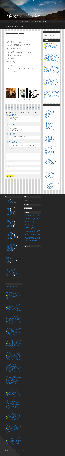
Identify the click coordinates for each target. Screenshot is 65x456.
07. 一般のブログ (47, 188)
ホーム (7, 21)
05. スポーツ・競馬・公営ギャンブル (50, 183)
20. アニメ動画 (47, 165)
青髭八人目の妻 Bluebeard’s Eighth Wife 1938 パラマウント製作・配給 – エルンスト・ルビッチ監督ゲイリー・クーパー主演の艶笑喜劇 (13, 430)
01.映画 (45, 107)
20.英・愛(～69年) (48, 142)
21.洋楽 (46, 167)
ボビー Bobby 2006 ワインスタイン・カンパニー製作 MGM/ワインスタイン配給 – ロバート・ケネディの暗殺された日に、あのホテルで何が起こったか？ (13, 381)
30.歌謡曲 (46, 171)
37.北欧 (46, 149)
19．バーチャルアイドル (49, 164)
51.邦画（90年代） (48, 124)
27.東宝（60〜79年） (48, 115)
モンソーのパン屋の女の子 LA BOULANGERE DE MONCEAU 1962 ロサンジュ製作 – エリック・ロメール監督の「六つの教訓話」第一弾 (51, 61)
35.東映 (46, 118)
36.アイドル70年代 (48, 177)
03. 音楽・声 (46, 166)
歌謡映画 (32, 234)
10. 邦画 (46, 109)
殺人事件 (35, 234)
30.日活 (46, 116)
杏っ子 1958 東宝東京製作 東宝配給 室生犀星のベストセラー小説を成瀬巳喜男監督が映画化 (13, 441)
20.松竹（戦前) (47, 110)
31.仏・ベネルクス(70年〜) (49, 146)
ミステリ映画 (31, 224)
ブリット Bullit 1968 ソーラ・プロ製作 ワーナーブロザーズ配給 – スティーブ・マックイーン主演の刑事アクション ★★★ (13, 444)
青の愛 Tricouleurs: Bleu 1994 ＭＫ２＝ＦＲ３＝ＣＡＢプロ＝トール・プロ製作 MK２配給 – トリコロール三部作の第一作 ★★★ (13, 408)
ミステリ (30, 223)
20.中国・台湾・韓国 (48, 152)
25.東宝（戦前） (48, 113)
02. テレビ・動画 (8, 33)
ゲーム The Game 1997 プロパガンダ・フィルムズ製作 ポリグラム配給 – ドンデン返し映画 (13, 356)
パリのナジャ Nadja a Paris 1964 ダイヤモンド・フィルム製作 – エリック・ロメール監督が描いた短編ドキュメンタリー (51, 79)
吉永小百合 (28, 228)
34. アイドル (47, 175)
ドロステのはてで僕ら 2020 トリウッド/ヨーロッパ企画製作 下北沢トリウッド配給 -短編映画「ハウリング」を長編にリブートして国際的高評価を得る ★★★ (51, 97)
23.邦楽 (46, 170)
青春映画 (30, 238)
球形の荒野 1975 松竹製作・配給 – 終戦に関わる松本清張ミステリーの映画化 (13, 411)
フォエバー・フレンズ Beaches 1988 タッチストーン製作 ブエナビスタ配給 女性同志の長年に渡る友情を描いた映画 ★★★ (13, 414)
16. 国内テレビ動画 (48, 157)
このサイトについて (13, 21)
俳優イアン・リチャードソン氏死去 (12, 107)
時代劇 (27, 234)
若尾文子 (35, 237)
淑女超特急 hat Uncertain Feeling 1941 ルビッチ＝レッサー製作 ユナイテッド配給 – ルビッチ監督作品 (13, 346)
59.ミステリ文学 (47, 187)
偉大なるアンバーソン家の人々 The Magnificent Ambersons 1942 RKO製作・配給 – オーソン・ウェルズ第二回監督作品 (13, 400)
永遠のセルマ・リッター (23, 15)
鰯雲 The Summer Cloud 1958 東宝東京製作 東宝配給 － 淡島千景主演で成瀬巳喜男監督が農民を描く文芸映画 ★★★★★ (13, 433)
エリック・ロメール (33, 217)
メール (7, 166)
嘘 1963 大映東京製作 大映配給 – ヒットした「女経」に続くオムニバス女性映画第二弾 (13, 359)
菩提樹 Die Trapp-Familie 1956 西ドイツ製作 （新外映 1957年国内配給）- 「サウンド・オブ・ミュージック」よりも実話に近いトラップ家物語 (13, 368)
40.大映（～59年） (48, 119)
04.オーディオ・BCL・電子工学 (49, 182)
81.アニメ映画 (47, 127)
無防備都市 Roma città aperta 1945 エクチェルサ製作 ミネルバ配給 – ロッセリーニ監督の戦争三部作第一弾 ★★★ (13, 426)
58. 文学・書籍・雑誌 (48, 186)
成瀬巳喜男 (31, 231)
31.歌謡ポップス (48, 172)
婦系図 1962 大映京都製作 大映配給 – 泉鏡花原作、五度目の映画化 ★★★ (13, 376)
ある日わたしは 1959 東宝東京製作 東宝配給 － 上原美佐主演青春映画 (13, 423)
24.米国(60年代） (48, 134)
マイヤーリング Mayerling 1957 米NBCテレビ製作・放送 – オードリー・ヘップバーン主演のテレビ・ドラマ (51, 68)
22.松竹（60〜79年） (48, 112)
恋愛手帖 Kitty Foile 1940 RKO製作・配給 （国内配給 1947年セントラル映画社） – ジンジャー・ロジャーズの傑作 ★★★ (13, 353)
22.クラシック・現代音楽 (49, 169)
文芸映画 (34, 233)
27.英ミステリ (21, 33)
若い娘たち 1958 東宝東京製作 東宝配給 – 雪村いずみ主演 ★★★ (13, 417)
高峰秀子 (27, 240)
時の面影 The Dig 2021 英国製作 (50, 43)
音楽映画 (37, 238)
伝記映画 (33, 227)
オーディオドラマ (25, 21)
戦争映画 (37, 231)
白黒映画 (32, 235)
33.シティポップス (48, 174)
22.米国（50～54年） (48, 131)
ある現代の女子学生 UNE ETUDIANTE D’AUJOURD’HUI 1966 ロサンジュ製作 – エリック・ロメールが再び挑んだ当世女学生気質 (51, 72)
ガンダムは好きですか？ (13, 114)
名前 (7, 161)
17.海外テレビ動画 (15, 33)
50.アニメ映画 (47, 140)
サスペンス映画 (33, 218)
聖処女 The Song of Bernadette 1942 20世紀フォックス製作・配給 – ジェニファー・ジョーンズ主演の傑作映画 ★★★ (13, 396)
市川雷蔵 (35, 230)
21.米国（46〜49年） (48, 130)
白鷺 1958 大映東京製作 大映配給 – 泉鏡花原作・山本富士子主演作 (51, 100)
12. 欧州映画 (47, 141)
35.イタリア (47, 147)
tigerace (7, 35)
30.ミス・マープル (48, 162)
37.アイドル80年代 (48, 178)
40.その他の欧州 (48, 150)
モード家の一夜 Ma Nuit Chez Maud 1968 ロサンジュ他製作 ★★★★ (51, 52)
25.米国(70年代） (48, 135)
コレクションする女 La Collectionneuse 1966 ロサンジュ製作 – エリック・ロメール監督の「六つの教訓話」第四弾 (51, 55)
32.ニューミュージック (49, 173)
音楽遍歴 (31, 21)
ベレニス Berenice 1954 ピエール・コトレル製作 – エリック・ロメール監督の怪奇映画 (13, 390)
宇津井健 (37, 228)
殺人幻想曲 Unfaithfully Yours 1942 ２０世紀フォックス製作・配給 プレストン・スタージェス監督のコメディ (13, 384)
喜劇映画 (33, 228)
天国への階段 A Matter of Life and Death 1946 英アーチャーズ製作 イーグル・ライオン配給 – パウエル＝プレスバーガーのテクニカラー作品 (13, 372)
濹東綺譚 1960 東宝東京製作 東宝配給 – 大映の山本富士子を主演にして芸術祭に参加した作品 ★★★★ (51, 76)
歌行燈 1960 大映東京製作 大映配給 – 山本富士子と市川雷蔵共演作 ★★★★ (13, 387)
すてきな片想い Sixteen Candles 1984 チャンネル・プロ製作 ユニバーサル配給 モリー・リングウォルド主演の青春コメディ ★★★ (13, 438)
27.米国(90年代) (47, 137)
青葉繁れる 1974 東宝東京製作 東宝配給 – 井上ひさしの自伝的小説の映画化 (13, 378)
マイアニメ (45, 21)
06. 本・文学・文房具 (47, 184)
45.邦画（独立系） (48, 122)
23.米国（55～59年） (48, 133)
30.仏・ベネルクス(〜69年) (49, 145)
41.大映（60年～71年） (49, 121)
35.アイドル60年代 (48, 176)
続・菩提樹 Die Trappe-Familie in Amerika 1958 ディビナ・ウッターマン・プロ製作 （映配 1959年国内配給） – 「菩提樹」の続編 (13, 363)
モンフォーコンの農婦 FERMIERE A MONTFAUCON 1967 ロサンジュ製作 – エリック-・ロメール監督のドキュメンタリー (51, 65)
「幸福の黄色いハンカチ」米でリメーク (32, 107)
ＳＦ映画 (33, 240)
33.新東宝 (46, 117)
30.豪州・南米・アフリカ (49, 153)
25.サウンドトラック (48, 179)
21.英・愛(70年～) (48, 143)
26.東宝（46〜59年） (48, 114)
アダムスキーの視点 (12, 133)
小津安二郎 (27, 230)
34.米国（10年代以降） (49, 139)
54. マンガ (46, 185)
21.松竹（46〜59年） (48, 111)
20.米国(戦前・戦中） (48, 129)
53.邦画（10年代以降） (49, 126)
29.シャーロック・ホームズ (49, 161)
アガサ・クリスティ (29, 215)
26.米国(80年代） (48, 136)
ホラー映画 (33, 221)
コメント (8, 152)
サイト (7, 171)
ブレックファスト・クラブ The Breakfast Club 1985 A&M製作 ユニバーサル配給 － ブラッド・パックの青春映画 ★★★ (13, 420)
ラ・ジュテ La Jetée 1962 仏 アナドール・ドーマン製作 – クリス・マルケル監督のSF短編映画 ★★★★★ (51, 89)
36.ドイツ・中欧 (48, 148)
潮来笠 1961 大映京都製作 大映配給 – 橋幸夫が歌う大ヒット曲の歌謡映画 (51, 58)
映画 (19, 21)
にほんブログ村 (27, 253)
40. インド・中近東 (48, 154)
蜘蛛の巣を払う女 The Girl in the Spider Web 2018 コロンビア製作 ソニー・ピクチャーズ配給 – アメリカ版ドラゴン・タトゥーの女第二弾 (51, 93)
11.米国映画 (47, 128)
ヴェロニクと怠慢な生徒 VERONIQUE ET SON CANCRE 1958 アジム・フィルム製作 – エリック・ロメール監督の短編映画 (13, 350)
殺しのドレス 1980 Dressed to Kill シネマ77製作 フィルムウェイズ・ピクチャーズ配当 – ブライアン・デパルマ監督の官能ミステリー (13, 404)
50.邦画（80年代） (48, 123)
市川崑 (31, 230)
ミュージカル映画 (32, 225)
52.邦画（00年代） (48, 125)
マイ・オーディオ (38, 21)
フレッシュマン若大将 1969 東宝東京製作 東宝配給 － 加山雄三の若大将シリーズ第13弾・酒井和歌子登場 (13, 393)
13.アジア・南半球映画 (48, 151)
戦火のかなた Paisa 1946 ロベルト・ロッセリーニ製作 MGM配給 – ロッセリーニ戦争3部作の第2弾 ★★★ (51, 82)
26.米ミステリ (47, 159)
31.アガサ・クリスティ (49, 163)
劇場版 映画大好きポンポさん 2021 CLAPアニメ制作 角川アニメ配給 (50, 46)
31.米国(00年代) (47, 138)
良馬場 (30, 237)
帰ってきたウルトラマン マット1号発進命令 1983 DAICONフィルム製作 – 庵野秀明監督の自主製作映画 (51, 85)
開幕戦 (46, 44)
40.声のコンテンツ (48, 180)
